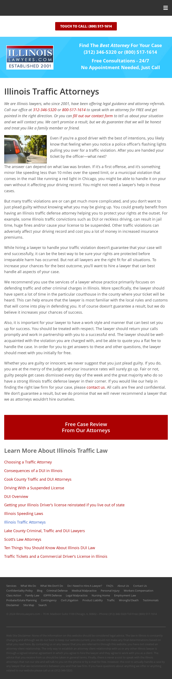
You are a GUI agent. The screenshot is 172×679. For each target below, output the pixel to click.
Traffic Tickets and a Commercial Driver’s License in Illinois (55, 556)
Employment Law (125, 595)
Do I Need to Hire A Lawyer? (84, 586)
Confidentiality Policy (19, 590)
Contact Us (140, 586)
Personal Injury (110, 590)
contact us (96, 387)
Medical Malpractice (84, 590)
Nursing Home (101, 595)
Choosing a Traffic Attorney (28, 462)
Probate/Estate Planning (21, 600)
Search (42, 605)
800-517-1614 (74, 109)
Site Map (28, 605)
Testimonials (151, 600)
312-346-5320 (44, 109)
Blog (39, 590)
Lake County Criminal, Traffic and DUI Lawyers (44, 530)
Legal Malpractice (76, 595)
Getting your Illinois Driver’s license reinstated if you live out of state (64, 504)
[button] (86, 8)
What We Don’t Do (51, 586)
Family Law (32, 595)
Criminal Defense (57, 590)
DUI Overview (16, 496)
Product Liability (92, 600)
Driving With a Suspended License (34, 487)
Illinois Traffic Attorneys (25, 522)
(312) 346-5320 (117, 614)
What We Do (28, 586)
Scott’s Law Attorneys (22, 539)
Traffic (111, 600)
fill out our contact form (93, 115)
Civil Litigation (69, 600)
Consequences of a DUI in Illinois (33, 470)
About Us (123, 586)
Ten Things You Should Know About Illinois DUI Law (49, 547)
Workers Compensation (138, 590)
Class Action (13, 595)
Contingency (49, 600)
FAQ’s (109, 586)
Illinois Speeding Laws (23, 513)
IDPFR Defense (52, 595)
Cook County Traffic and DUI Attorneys (38, 479)
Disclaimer (12, 605)
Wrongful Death (129, 600)
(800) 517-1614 (148, 614)
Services (11, 586)
